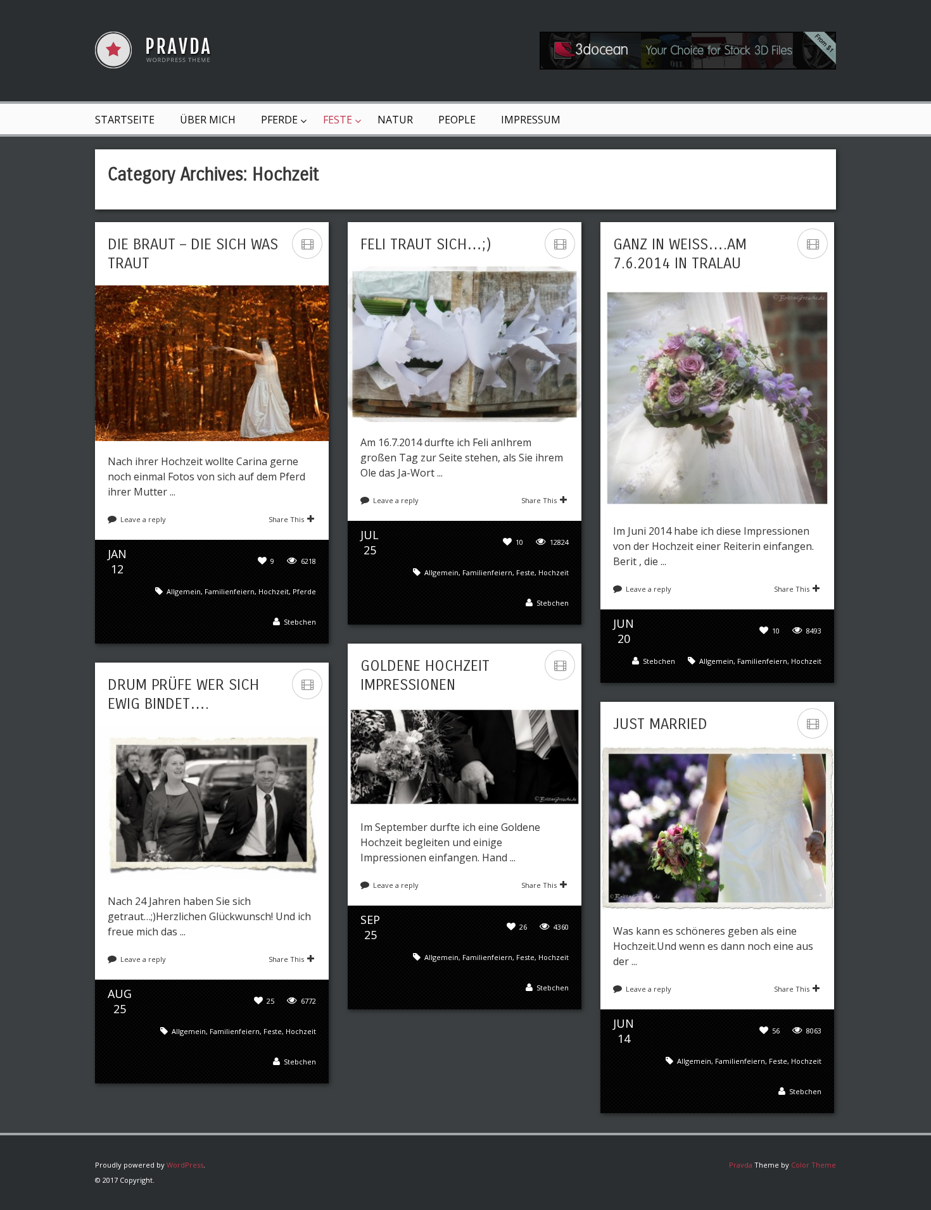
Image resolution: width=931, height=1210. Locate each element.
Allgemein (184, 591)
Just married (660, 724)
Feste (337, 119)
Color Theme (813, 1164)
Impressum (530, 119)
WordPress (185, 1164)
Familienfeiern (230, 591)
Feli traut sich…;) (425, 244)
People (457, 119)
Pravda (740, 1164)
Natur (395, 119)
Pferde (279, 119)
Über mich (208, 119)
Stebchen (300, 622)
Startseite (125, 119)
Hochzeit (273, 591)
